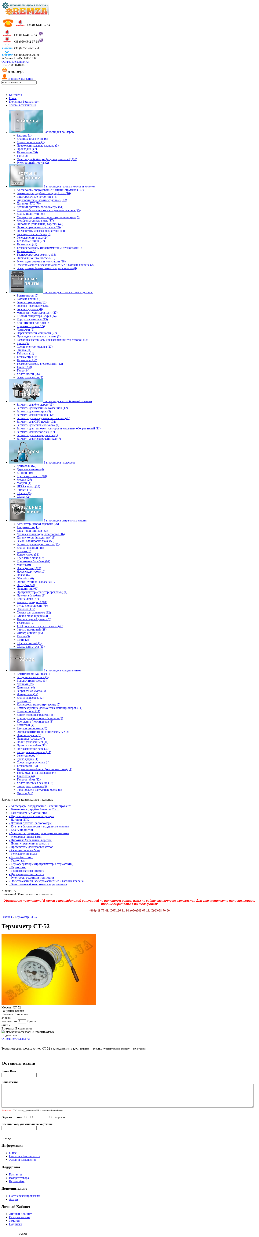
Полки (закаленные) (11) (32, 742)
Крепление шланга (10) (32, 476)
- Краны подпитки (21, 829)
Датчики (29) (25, 684)
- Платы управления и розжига (29, 843)
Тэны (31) (23, 155)
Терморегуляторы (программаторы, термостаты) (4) (50, 247)
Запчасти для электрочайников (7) (39, 438)
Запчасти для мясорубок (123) (36, 414)
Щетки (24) (24, 496)
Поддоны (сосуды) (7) (31, 738)
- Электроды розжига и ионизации (31, 877)
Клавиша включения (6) (32, 138)
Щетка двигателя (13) (31, 646)
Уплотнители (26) (28, 373)
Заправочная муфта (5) (31, 690)
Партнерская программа (24, 1195)
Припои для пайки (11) (31, 745)
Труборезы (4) (26, 776)
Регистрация (25, 78)
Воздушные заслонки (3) (33, 677)
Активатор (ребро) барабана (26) (38, 523)
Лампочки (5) (25, 329)
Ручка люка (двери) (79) (32, 605)
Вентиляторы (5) (27, 295)
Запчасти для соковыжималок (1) (38, 425)
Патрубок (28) (26, 585)
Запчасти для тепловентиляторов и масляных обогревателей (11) (58, 428)
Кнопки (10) (25, 472)
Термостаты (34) (27, 765)
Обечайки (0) (25, 578)
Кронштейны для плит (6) (33, 322)
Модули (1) (24, 483)
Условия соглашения (22, 105)
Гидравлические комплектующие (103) (42, 200)
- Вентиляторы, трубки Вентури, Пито (34, 809)
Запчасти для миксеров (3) (34, 411)
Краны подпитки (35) (31, 213)
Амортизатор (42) (28, 527)
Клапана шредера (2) (30, 697)
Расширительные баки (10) (34, 234)
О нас (12, 98)
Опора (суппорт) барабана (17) (36, 581)
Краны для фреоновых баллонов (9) (40, 718)
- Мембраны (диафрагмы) (25, 836)
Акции (13, 1199)
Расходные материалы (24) (34, 752)
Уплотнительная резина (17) (35, 782)
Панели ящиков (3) (29, 735)
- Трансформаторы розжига (26, 870)
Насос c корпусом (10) (31, 571)
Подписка (15, 1224)
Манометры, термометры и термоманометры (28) (48, 217)
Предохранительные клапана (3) (38, 145)
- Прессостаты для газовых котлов (31, 846)
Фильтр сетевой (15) (30, 632)
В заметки (8, 1028)
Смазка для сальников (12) (34, 612)
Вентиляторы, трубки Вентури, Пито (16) (44, 193)
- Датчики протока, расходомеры (30, 823)
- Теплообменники (21, 857)
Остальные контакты (15, 61)
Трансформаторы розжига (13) (36, 254)
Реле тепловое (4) (28, 755)
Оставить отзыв (43, 1031)
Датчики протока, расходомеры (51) (40, 206)
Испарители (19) (27, 694)
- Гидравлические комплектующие (31, 816)
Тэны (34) (23, 370)
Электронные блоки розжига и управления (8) (47, 268)
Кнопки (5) (24, 701)
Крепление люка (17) (30, 558)
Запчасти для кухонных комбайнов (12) (42, 408)
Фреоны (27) (25, 793)
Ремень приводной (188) (32, 602)
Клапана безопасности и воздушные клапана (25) (49, 210)
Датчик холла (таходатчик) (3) (36, 537)
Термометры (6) (27, 356)
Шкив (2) (23, 639)
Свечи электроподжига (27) (35, 346)
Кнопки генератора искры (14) (37, 316)
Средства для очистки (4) (33, 762)
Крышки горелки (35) (31, 326)
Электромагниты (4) (30, 377)
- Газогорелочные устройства (28, 812)
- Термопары (17, 860)
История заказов (19, 1217)
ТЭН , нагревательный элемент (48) (40, 626)
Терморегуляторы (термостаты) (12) (40, 363)
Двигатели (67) (26, 465)
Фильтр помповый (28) (31, 629)
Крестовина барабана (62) (33, 561)
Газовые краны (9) (28, 298)
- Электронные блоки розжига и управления (38, 884)
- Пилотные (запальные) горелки (30, 840)
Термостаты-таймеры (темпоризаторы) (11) (44, 769)
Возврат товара (19, 1177)
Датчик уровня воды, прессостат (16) (41, 534)
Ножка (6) (23, 575)
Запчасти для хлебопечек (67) (36, 431)
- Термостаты (17, 867)
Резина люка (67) (28, 598)
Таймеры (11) (25, 353)
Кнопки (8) (24, 551)
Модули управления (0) (32, 728)
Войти (12, 78)
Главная (7, 917)
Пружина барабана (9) (31, 595)
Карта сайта (16, 1181)
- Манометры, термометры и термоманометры (39, 833)
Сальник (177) (26, 609)
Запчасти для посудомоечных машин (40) (43, 418)
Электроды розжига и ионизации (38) (41, 261)
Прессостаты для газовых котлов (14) (41, 230)
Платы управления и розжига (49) (39, 227)
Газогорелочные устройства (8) (37, 196)
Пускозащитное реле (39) (33, 748)
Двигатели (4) (26, 687)
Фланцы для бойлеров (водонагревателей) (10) (47, 159)
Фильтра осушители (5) (32, 786)
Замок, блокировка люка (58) (35, 540)
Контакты (15, 94)
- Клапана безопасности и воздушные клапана (39, 826)
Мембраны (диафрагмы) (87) (35, 220)
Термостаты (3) (26, 251)
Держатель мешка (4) (30, 469)
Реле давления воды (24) (32, 237)
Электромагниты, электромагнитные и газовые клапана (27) (56, 264)
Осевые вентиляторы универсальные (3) (43, 731)
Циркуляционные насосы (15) (36, 258)
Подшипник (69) (27, 588)
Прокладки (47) (27, 149)
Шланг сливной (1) (29, 643)
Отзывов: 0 (26, 1031)
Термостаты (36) (27, 152)
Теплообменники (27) (31, 241)
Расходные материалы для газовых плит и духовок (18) (52, 339)
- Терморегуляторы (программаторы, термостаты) (41, 864)
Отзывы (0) (22, 1038)
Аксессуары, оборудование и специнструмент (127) (50, 189)
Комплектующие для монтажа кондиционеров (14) (49, 707)
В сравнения (23, 1028)
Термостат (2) (25, 622)
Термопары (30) (27, 360)
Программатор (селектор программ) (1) (42, 592)
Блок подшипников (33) (32, 530)
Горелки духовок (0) (30, 309)
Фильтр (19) (24, 489)
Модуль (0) (24, 564)
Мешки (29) (24, 479)
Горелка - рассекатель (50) (33, 305)
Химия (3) (23, 636)
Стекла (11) (24, 350)
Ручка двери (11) (27, 759)
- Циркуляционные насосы (26, 874)
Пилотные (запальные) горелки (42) (40, 224)
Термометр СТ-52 (26, 917)
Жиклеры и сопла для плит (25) (37, 312)
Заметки (14, 1220)
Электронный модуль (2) (33, 162)
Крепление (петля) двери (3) (35, 721)
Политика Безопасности (24, 101)
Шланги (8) (24, 493)
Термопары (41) (27, 244)
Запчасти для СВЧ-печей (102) (36, 421)
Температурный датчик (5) (34, 619)
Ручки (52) (23, 343)
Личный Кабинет (20, 1213)
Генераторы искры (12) (31, 302)
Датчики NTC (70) (29, 203)
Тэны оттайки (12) (29, 779)
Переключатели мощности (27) (37, 333)
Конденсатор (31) (28, 554)
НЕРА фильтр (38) (28, 486)
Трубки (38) (24, 367)
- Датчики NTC (19, 819)
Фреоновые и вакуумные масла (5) (39, 789)
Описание (8, 1038)
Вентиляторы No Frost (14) (34, 673)
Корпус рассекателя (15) (32, 319)
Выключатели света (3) (31, 680)
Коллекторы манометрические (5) (38, 704)
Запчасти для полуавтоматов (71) (38, 544)
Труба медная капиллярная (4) (36, 772)
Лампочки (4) (25, 725)
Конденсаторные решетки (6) (35, 714)
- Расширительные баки (24, 850)
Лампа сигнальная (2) (31, 142)
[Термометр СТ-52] (49, 1004)
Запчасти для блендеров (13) (35, 404)
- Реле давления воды (23, 853)
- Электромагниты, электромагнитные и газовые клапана (46, 881)
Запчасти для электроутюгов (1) (37, 435)
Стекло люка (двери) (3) (32, 615)
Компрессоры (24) (28, 711)
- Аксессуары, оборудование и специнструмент (40, 806)
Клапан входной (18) (30, 547)
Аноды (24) (24, 135)
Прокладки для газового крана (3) (38, 336)
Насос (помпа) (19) (29, 568)
